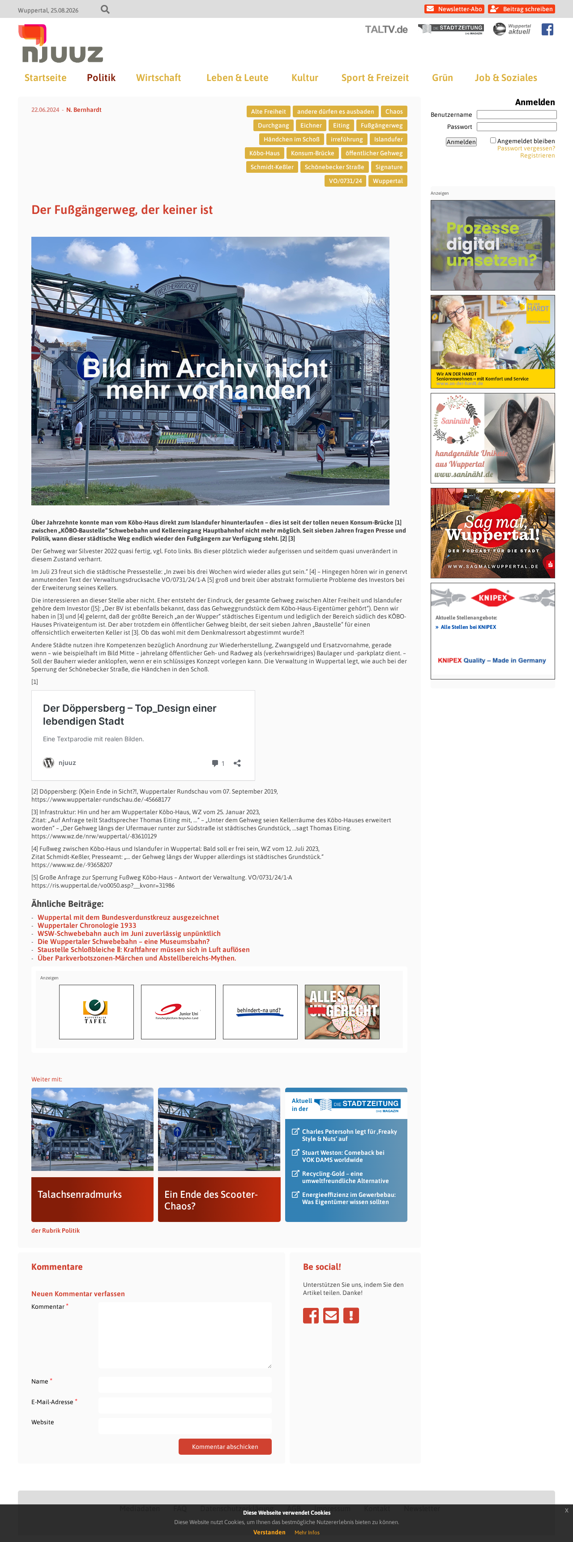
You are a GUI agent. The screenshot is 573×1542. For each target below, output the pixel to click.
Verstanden (269, 1532)
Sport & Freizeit (375, 77)
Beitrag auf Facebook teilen (311, 1315)
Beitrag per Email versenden (331, 1315)
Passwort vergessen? (526, 148)
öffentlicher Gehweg (374, 153)
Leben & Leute (237, 77)
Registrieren (537, 155)
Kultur (304, 77)
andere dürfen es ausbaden (335, 111)
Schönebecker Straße (334, 167)
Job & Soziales (506, 77)
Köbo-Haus (264, 153)
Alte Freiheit (268, 111)
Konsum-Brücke (312, 153)
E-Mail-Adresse (54, 1401)
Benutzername (451, 114)
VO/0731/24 (345, 180)
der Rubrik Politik (55, 1230)
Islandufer (388, 139)
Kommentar (49, 1306)
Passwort (459, 126)
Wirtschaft (158, 77)
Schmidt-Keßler (272, 167)
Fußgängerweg (382, 125)
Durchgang (273, 125)
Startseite (46, 77)
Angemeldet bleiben (526, 141)
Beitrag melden (351, 1315)
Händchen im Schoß (292, 139)
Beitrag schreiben (528, 9)
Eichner (311, 125)
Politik (101, 77)
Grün (442, 77)
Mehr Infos (307, 1532)
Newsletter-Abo (460, 9)
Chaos (394, 111)
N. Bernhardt (84, 109)
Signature (389, 167)
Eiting (341, 125)
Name (41, 1381)
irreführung (347, 139)
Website (42, 1422)
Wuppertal (388, 180)
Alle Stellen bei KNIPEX (466, 626)
